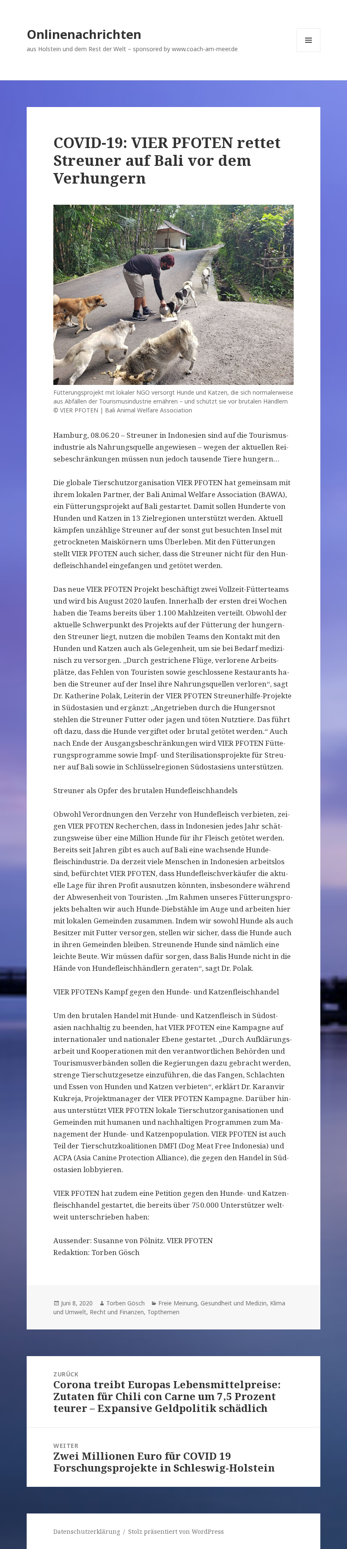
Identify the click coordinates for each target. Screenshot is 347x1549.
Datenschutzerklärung (86, 1531)
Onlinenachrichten (84, 34)
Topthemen (163, 1312)
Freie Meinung (177, 1303)
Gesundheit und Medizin (234, 1303)
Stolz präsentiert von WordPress (176, 1531)
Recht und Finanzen (117, 1312)
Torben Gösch (125, 1303)
